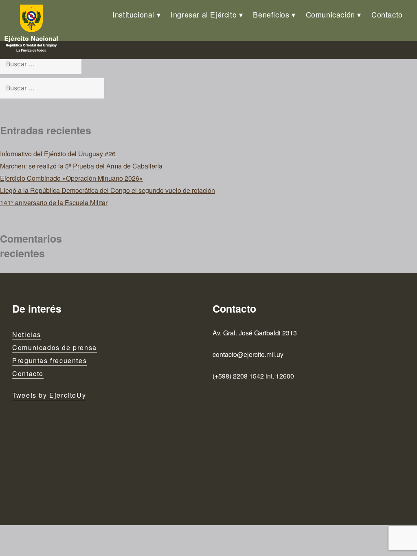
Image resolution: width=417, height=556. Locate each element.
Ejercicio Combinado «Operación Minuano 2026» (71, 178)
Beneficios (271, 14)
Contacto (387, 14)
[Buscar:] (40, 63)
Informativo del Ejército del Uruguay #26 (58, 153)
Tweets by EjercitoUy (49, 395)
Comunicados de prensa (54, 347)
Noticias (26, 334)
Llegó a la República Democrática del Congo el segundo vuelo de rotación (107, 190)
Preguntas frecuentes (49, 360)
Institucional (133, 14)
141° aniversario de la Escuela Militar (54, 202)
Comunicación (330, 14)
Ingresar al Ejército (204, 14)
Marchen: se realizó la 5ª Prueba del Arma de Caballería (81, 166)
